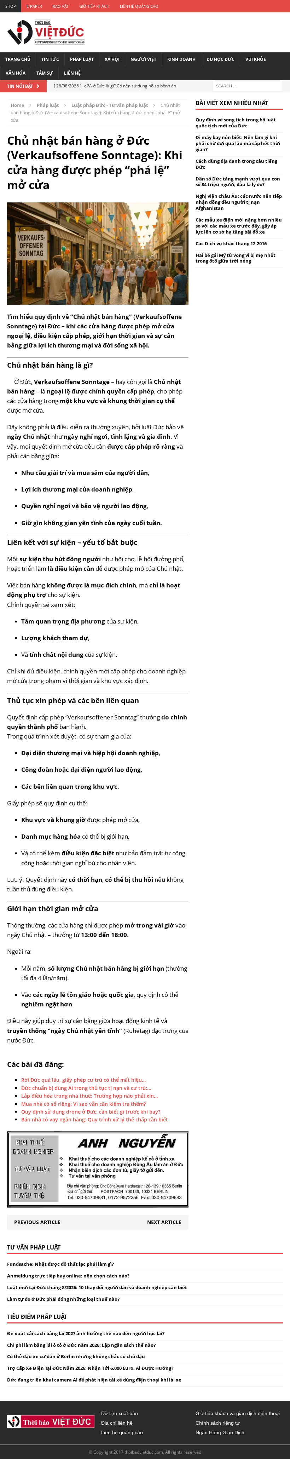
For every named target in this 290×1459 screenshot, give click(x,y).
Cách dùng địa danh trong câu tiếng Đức (236, 164)
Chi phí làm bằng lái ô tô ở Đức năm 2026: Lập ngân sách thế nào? (81, 1345)
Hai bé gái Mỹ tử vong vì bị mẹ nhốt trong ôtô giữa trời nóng (236, 258)
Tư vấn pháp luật (33, 1247)
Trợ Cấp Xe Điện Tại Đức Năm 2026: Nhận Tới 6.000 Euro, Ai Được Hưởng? (90, 1368)
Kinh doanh (181, 59)
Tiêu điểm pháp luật (37, 1317)
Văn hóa (15, 73)
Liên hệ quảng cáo (139, 6)
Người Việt (143, 59)
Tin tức (50, 59)
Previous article (37, 1222)
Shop (10, 6)
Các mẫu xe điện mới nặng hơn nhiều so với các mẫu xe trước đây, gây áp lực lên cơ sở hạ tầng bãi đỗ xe (239, 226)
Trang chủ (17, 59)
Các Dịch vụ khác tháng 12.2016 (231, 243)
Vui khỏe (255, 59)
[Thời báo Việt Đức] (46, 32)
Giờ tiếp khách (94, 6)
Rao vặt (61, 6)
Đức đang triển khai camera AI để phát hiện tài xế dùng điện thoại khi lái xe (94, 1380)
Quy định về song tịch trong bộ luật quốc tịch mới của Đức (236, 122)
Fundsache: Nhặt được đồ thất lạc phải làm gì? (60, 1264)
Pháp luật (82, 59)
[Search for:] (247, 85)
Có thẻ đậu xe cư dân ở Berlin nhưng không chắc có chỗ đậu (76, 1356)
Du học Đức (220, 59)
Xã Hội (112, 59)
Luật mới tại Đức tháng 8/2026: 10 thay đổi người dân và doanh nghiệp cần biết (97, 1287)
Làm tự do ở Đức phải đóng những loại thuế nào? (63, 1299)
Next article (164, 1222)
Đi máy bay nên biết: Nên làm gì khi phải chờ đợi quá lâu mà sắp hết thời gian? (238, 143)
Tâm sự (44, 73)
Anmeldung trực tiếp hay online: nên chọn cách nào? (68, 1276)
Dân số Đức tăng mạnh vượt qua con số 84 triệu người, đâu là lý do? (238, 182)
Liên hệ (72, 73)
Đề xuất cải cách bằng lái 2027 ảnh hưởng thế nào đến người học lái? (85, 1333)
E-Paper (34, 6)
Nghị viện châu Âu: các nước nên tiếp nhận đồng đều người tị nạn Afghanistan (239, 202)
